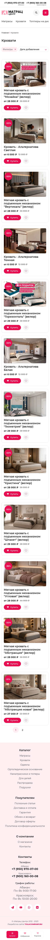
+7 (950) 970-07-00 (14, 3)
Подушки (25, 787)
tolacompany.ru (33, 924)
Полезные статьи (25, 803)
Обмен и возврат (25, 816)
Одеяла (25, 764)
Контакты (25, 846)
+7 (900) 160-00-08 (36, 3)
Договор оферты (25, 821)
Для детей (25, 778)
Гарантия (25, 812)
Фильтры (8, 49)
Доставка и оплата (25, 807)
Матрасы (7, 21)
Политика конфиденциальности (25, 825)
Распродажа (25, 782)
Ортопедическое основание (25, 769)
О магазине (25, 841)
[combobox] (33, 49)
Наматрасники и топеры (25, 773)
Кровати (21, 21)
